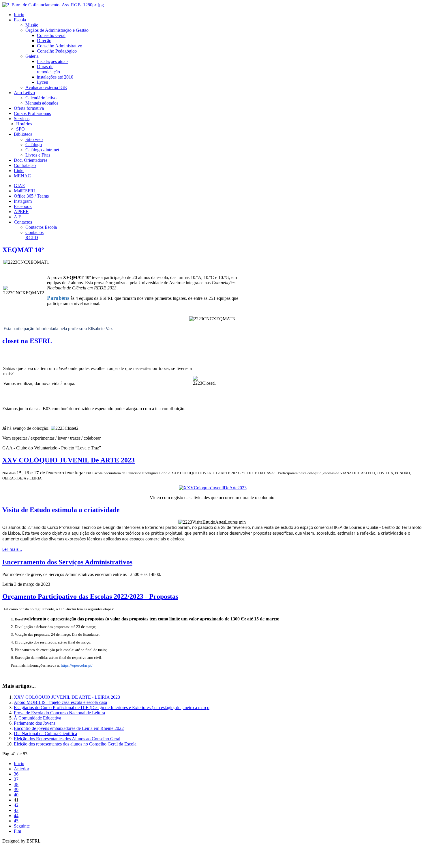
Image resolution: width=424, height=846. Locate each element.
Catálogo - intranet (42, 149)
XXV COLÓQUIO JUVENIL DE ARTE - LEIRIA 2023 (67, 697)
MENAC (22, 175)
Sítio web (34, 139)
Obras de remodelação (48, 69)
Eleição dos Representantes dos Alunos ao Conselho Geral (67, 738)
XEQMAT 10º (23, 250)
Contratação (25, 165)
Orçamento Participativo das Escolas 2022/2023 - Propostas (90, 596)
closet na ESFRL (27, 341)
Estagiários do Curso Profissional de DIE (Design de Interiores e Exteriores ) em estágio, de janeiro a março (111, 707)
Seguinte (22, 825)
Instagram (23, 201)
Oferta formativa (29, 108)
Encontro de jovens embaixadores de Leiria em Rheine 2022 (69, 728)
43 (16, 810)
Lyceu (42, 82)
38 (16, 784)
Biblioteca (23, 134)
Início (19, 14)
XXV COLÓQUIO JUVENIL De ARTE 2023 (68, 460)
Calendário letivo (41, 97)
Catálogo (33, 144)
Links (19, 170)
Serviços (21, 118)
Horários (24, 123)
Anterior (21, 768)
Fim (17, 831)
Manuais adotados (41, 103)
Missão (31, 25)
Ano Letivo (24, 92)
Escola (20, 19)
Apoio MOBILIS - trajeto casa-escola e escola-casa (60, 702)
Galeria (32, 56)
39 (16, 789)
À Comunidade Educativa (37, 717)
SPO (20, 129)
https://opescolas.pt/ (77, 665)
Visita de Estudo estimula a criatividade (61, 510)
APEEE (21, 211)
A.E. (18, 216)
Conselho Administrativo (59, 45)
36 (16, 773)
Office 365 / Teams (31, 196)
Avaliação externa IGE (46, 87)
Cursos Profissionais (32, 113)
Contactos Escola (41, 227)
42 (16, 805)
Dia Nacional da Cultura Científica (45, 733)
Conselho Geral (51, 35)
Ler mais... (12, 549)
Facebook (23, 206)
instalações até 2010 (55, 77)
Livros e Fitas (37, 155)
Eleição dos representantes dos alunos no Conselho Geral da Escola (75, 743)
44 (16, 815)
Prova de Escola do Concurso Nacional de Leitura (59, 712)
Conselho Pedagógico (57, 51)
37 (16, 779)
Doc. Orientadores (30, 160)
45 (16, 820)
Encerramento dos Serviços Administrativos (67, 562)
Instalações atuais (52, 61)
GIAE (19, 185)
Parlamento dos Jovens (34, 723)
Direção (44, 40)
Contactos (23, 222)
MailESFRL (25, 190)
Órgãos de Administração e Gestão (57, 30)
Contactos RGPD (34, 235)
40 (16, 794)
